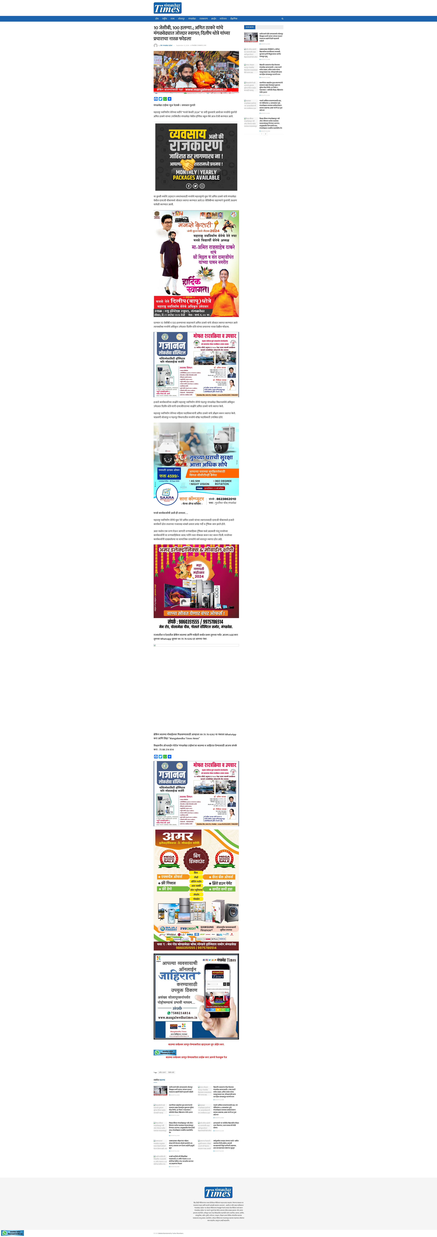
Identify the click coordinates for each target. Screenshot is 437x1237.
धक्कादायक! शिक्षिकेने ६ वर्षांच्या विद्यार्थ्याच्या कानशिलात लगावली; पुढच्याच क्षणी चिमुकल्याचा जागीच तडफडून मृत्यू (270, 53)
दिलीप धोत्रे (171, 1072)
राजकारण (203, 19)
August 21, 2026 (174, 1115)
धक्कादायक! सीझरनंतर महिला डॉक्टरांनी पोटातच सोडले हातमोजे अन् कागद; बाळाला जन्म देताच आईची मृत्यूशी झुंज (181, 1144)
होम (157, 19)
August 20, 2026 (174, 1136)
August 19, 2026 (174, 1151)
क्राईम (213, 19)
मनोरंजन (223, 19)
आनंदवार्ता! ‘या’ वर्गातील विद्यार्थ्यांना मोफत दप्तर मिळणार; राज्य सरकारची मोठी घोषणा (226, 1125)
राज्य (172, 19)
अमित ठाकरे (162, 1072)
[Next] (265, 134)
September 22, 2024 (182, 45)
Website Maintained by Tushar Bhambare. (170, 1233)
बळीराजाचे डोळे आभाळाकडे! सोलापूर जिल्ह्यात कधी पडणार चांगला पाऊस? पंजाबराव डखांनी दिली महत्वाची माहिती (181, 1089)
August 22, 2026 (174, 1095)
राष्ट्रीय (164, 19)
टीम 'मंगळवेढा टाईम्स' (166, 45)
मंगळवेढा (192, 19)
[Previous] (261, 134)
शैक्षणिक (233, 19)
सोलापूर (181, 19)
